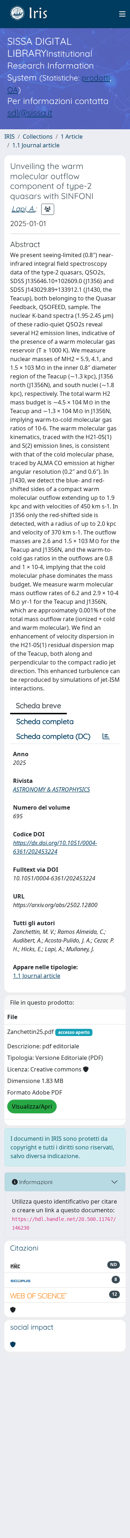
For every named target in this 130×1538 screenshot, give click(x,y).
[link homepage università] (34, 14)
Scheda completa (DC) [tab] (53, 736)
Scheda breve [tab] (38, 705)
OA (12, 89)
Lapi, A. (23, 208)
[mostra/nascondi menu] (122, 14)
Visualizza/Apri (32, 1106)
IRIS (9, 136)
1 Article (72, 136)
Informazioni (35, 1182)
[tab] (106, 736)
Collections (38, 136)
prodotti (96, 77)
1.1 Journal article (36, 145)
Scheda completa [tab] (45, 721)
